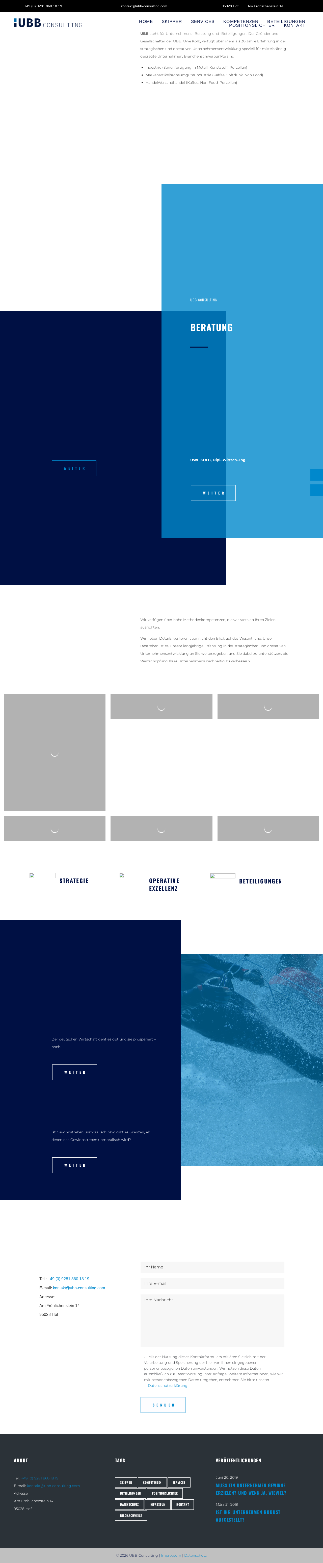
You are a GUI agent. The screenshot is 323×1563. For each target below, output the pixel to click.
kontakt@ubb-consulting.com (79, 1288)
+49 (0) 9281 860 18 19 (68, 1279)
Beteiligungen (260, 881)
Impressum (171, 1555)
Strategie (74, 880)
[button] (74, 468)
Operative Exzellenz (164, 884)
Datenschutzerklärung (167, 1385)
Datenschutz (195, 1555)
